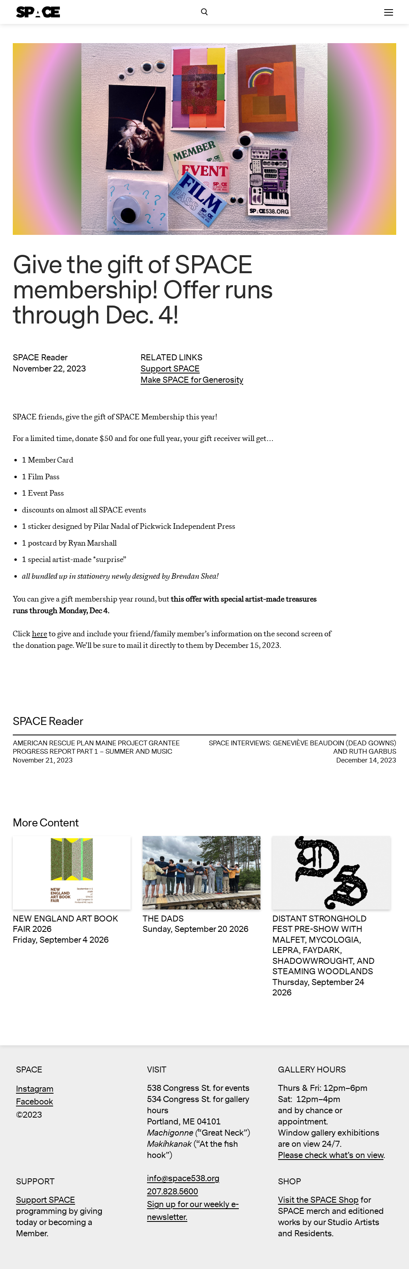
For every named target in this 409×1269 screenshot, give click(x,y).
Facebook (34, 1102)
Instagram (35, 1089)
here (39, 634)
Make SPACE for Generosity (192, 380)
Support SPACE (170, 369)
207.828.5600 (172, 1192)
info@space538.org (183, 1178)
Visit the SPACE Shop (318, 1200)
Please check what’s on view (330, 1155)
